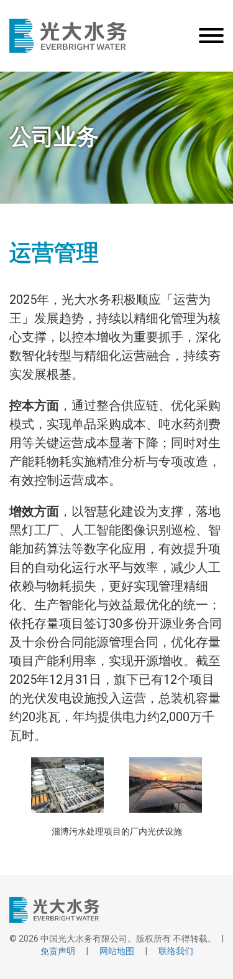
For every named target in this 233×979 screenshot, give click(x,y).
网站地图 (116, 951)
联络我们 (175, 951)
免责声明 (57, 951)
